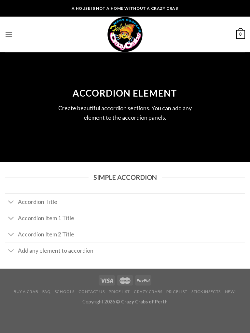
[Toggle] (11, 202)
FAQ (46, 291)
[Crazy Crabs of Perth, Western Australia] (125, 34)
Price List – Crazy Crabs (135, 291)
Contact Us (91, 291)
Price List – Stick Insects (193, 291)
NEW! (230, 291)
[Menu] (9, 34)
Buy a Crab (26, 291)
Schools (64, 291)
